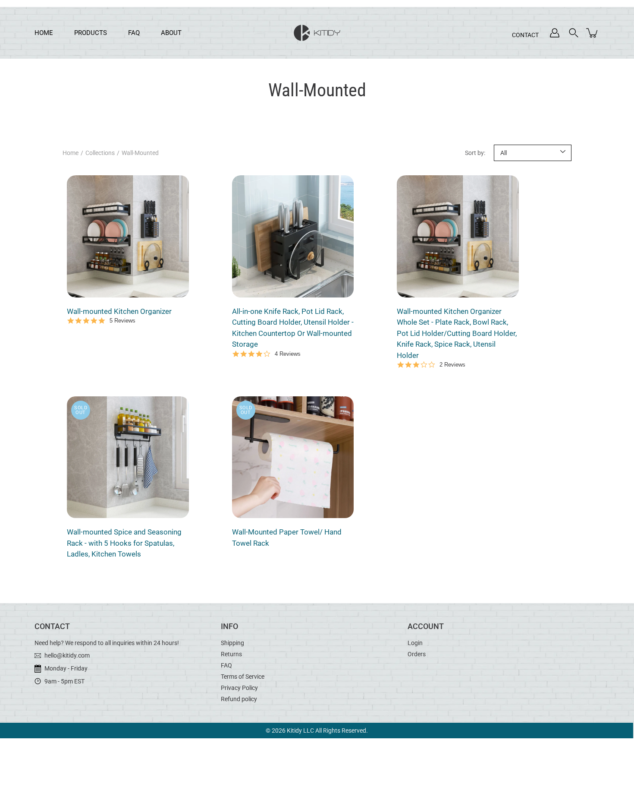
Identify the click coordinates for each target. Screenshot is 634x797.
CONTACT (532, 35)
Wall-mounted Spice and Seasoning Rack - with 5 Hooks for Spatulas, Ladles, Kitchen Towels (124, 543)
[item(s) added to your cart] (592, 33)
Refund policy (239, 699)
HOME (44, 33)
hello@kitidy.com (66, 655)
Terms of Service (242, 676)
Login (415, 642)
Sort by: (475, 152)
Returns (231, 654)
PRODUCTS (90, 33)
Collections (100, 152)
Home (70, 152)
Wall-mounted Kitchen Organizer (119, 311)
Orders (417, 654)
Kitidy (294, 730)
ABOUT (171, 33)
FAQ (134, 33)
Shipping (232, 642)
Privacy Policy (239, 687)
